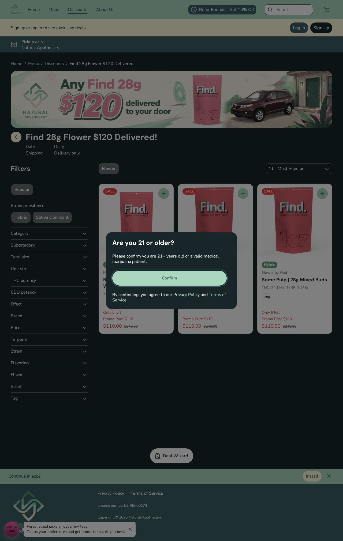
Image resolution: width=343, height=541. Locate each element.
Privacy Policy (186, 295)
